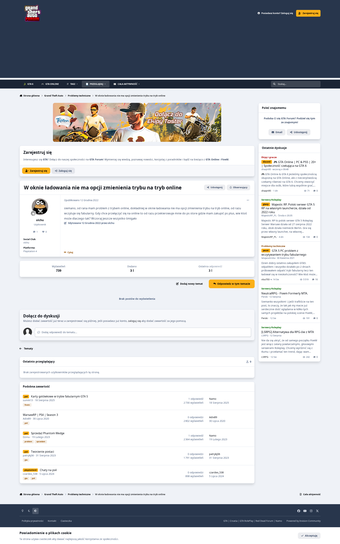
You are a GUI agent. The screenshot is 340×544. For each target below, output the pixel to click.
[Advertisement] (170, 53)
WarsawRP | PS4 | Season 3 (40, 415)
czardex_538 (30, 473)
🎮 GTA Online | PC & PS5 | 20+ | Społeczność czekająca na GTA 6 (288, 164)
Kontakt (52, 520)
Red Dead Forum (264, 520)
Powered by (304, 520)
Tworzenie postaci (42, 452)
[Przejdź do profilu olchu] (40, 206)
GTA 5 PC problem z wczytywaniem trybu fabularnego (283, 252)
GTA (225, 520)
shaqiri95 (266, 169)
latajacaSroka (268, 258)
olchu (40, 220)
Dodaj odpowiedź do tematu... (59, 332)
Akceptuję (311, 535)
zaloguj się (134, 321)
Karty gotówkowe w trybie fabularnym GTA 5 (59, 396)
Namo (212, 398)
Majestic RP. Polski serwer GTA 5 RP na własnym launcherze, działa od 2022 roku (288, 208)
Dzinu (26, 437)
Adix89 (27, 418)
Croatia (233, 520)
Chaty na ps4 (48, 470)
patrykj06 (28, 455)
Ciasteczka (66, 520)
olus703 (265, 279)
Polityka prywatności (32, 520)
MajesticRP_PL (269, 215)
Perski (264, 296)
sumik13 (28, 400)
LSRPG (264, 335)
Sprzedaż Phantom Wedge (47, 433)
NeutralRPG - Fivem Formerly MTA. (284, 293)
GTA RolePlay (246, 520)
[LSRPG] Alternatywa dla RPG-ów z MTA (287, 332)
